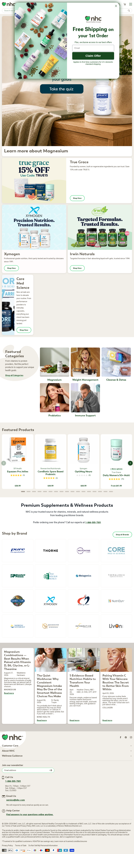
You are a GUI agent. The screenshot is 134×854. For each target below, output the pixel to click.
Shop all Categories (14, 375)
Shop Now (77, 198)
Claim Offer (93, 55)
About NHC (8, 750)
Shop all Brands (122, 534)
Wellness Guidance (12, 755)
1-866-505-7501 (93, 522)
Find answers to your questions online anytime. (29, 814)
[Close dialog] (116, 6)
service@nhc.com (15, 800)
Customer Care (10, 745)
